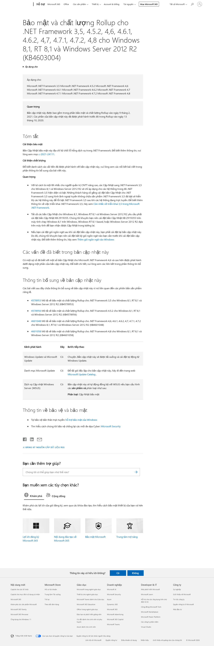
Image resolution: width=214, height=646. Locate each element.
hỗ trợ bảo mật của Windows (81, 419)
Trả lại (47, 599)
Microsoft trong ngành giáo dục (89, 589)
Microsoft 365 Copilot (115, 619)
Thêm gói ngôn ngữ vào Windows (95, 239)
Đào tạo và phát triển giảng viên (89, 614)
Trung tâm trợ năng (127, 536)
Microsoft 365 (53, 4)
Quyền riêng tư (111, 640)
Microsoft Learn (147, 594)
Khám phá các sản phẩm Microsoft (24, 604)
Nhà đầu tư (177, 609)
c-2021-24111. (47, 154)
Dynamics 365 (112, 604)
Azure (109, 599)
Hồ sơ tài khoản (51, 589)
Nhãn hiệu (145, 640)
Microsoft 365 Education (86, 604)
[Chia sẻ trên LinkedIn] (30, 439)
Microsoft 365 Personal (19, 614)
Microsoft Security (111, 426)
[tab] (34, 496)
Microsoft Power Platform (150, 617)
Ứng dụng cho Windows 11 (21, 619)
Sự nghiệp (177, 589)
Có (118, 573)
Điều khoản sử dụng (129, 640)
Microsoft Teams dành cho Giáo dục (90, 599)
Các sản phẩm (79, 4)
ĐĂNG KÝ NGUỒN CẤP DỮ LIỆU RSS (45, 447)
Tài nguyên (128, 4)
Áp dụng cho (31, 66)
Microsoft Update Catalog (81, 374)
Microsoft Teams (113, 624)
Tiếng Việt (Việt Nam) (23, 636)
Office (66, 4)
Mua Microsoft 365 (149, 4)
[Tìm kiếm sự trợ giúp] (192, 3)
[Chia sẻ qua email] (38, 439)
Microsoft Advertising (115, 614)
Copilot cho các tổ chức (20, 589)
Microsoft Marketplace (149, 612)
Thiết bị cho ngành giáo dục (87, 594)
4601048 (36, 321)
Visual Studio (146, 627)
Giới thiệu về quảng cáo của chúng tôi (167, 640)
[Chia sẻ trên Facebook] (25, 439)
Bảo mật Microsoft (95, 536)
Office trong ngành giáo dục (87, 609)
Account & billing (111, 4)
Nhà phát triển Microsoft (150, 589)
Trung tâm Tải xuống (52, 594)
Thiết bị (95, 4)
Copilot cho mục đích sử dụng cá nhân (25, 594)
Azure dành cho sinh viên (86, 627)
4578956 (36, 310)
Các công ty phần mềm (149, 622)
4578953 (36, 300)
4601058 (36, 331)
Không (135, 573)
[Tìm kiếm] (136, 472)
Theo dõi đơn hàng (52, 604)
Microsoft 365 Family (18, 609)
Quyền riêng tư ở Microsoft (183, 604)
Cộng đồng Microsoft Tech (151, 607)
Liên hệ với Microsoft (93, 640)
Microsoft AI (111, 589)
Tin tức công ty (178, 599)
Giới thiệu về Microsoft (182, 594)
